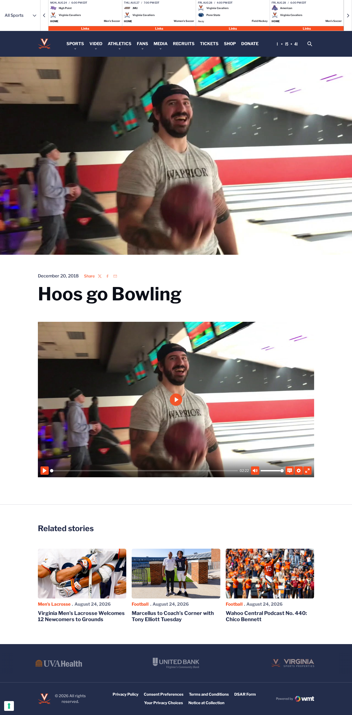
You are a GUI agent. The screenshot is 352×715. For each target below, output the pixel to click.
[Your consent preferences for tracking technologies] (9, 706)
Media (160, 43)
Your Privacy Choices (163, 703)
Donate (249, 43)
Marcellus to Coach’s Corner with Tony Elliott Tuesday (173, 616)
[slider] (144, 470)
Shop (230, 43)
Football (140, 604)
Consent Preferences (163, 694)
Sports (75, 43)
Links (85, 28)
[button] (44, 15)
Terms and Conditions (209, 694)
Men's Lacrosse (54, 604)
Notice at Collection (206, 703)
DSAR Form (245, 694)
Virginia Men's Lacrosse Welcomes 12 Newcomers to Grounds (81, 616)
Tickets (209, 43)
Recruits (184, 43)
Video (95, 43)
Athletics (119, 43)
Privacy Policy (125, 694)
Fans (142, 43)
